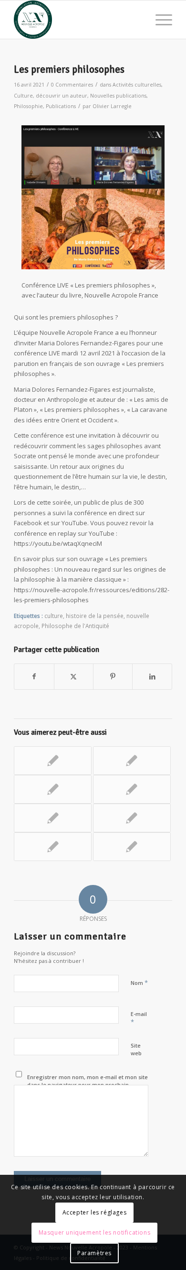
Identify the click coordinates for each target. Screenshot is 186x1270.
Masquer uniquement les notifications (95, 1232)
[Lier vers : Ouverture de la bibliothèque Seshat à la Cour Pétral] (132, 846)
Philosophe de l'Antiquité (75, 625)
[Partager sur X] (73, 676)
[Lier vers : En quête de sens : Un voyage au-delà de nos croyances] (132, 789)
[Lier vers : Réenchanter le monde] (53, 789)
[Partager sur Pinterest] (112, 676)
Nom (139, 982)
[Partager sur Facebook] (33, 676)
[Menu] (159, 19)
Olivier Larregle (112, 106)
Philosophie (28, 106)
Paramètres (94, 1253)
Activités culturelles (137, 84)
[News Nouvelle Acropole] (77, 19)
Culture (23, 95)
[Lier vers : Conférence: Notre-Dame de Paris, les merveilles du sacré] (132, 818)
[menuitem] (159, 19)
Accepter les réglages (94, 1212)
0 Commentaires (72, 84)
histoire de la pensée (95, 615)
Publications (61, 106)
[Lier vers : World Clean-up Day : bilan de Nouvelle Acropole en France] (132, 760)
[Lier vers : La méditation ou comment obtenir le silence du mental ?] (53, 760)
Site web (136, 1049)
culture (53, 615)
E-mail (139, 1018)
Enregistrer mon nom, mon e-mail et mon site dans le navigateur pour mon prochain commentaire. (87, 1084)
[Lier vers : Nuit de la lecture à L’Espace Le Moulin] (53, 818)
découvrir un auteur (61, 95)
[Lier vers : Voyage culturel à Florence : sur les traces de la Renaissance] (53, 846)
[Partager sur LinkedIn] (152, 676)
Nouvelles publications (118, 95)
